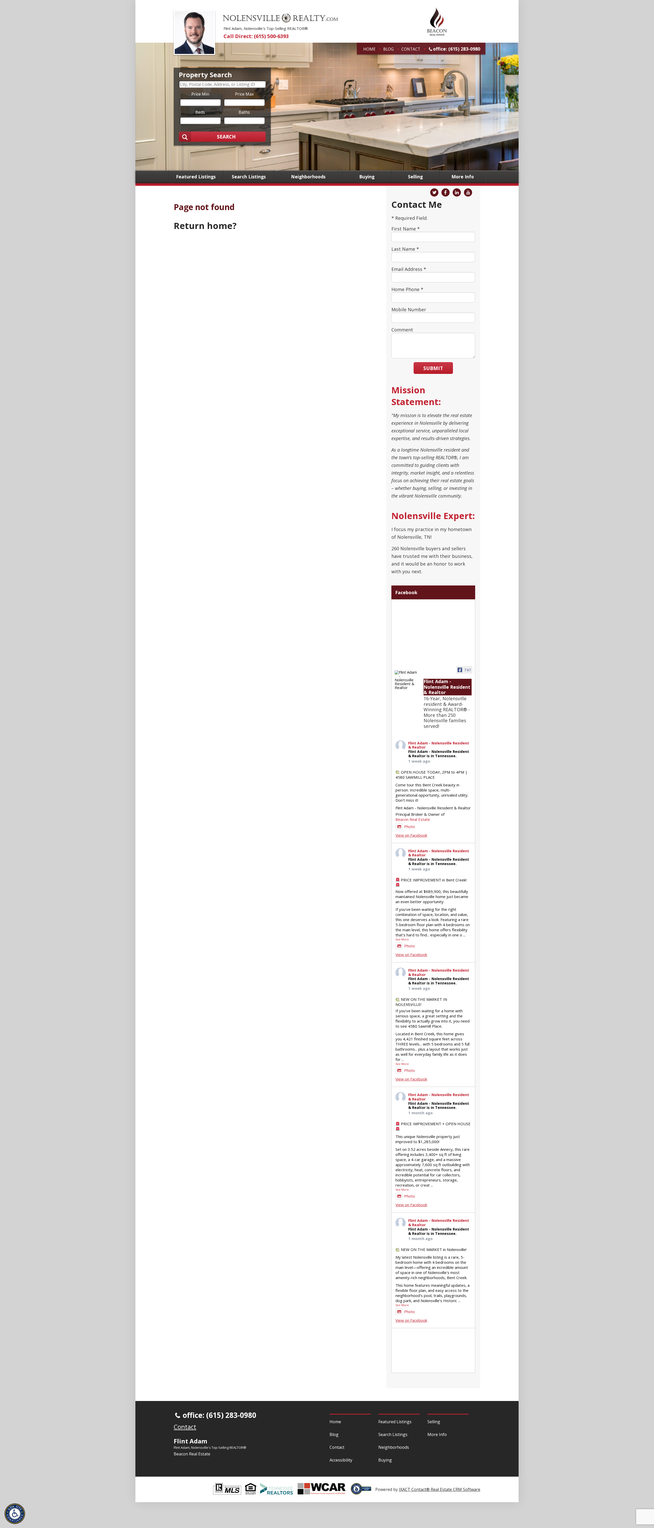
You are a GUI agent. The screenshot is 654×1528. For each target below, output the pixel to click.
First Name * (405, 229)
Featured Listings (196, 177)
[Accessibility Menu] (15, 1513)
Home (369, 49)
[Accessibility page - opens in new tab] (363, 1492)
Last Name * (405, 249)
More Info (462, 177)
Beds (200, 112)
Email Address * (408, 269)
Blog (388, 49)
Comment (402, 330)
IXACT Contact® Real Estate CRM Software (439, 1489)
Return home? (205, 226)
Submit (433, 368)
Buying (367, 177)
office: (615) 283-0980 (456, 49)
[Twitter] (434, 192)
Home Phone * (407, 289)
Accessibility (341, 1460)
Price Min (200, 94)
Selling (415, 177)
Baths (244, 112)
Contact (410, 49)
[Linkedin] (457, 192)
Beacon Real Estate (412, 819)
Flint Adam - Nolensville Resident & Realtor (438, 745)
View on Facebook (411, 835)
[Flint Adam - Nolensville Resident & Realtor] (407, 680)
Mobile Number (408, 309)
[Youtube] (468, 192)
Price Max (244, 94)
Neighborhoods (308, 177)
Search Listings (249, 177)
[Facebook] (445, 192)
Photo (409, 826)
